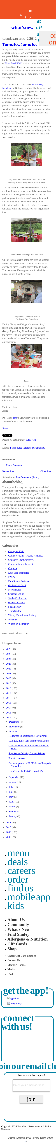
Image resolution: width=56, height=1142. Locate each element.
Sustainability (38, 447)
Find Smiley (18, 934)
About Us (16, 919)
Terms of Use (46, 1138)
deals (16, 36)
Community (18, 924)
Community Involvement (20, 564)
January (13, 816)
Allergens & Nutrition (27, 939)
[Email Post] (4, 443)
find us (20, 888)
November (14, 726)
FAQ (10, 973)
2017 (9, 693)
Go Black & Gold (17, 585)
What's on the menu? (18, 623)
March (12, 806)
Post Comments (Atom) (27, 477)
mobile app (28, 896)
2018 (9, 688)
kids (15, 905)
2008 (9, 837)
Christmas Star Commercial (21, 560)
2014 (9, 707)
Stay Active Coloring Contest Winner (27, 753)
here (15, 417)
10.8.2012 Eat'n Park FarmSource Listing (29, 740)
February (14, 811)
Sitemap (11, 1138)
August (13, 782)
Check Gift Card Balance (21, 955)
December (14, 721)
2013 (9, 712)
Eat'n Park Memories (18, 572)
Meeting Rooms (16, 964)
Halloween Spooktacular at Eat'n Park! (28, 735)
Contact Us (13, 960)
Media (11, 969)
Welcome (12, 619)
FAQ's (11, 577)
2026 (9, 649)
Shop (12, 948)
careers (21, 37)
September (14, 777)
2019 (9, 683)
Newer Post (8, 471)
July (11, 787)
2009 (9, 832)
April (12, 801)
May (11, 796)
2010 (9, 827)
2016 (9, 698)
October (13, 731)
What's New (18, 929)
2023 (9, 663)
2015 (9, 702)
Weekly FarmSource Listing (22, 615)
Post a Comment (14, 465)
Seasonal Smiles (16, 594)
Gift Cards (17, 944)
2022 (9, 668)
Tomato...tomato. (17, 758)
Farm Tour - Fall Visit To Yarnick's (26, 771)
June (11, 792)
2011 (9, 822)
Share (5, 428)
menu (18, 852)
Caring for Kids (16, 551)
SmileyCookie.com (17, 598)
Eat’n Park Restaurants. (28, 1126)
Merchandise (14, 589)
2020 (9, 678)
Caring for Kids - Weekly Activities (25, 555)
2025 (9, 654)
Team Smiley (14, 611)
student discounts (16, 602)
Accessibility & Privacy (27, 1138)
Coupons (12, 568)
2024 (9, 659)
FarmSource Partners (20, 447)
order (17, 879)
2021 (9, 673)
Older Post (45, 471)
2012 (9, 717)
